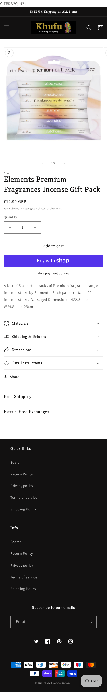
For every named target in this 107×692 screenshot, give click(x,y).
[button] (6, 27)
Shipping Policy (23, 509)
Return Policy (21, 474)
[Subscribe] (90, 622)
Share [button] (14, 376)
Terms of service (23, 497)
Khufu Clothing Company (58, 682)
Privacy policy (21, 485)
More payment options (54, 273)
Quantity (10, 217)
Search (16, 462)
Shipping (26, 208)
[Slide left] (42, 163)
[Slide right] (65, 163)
